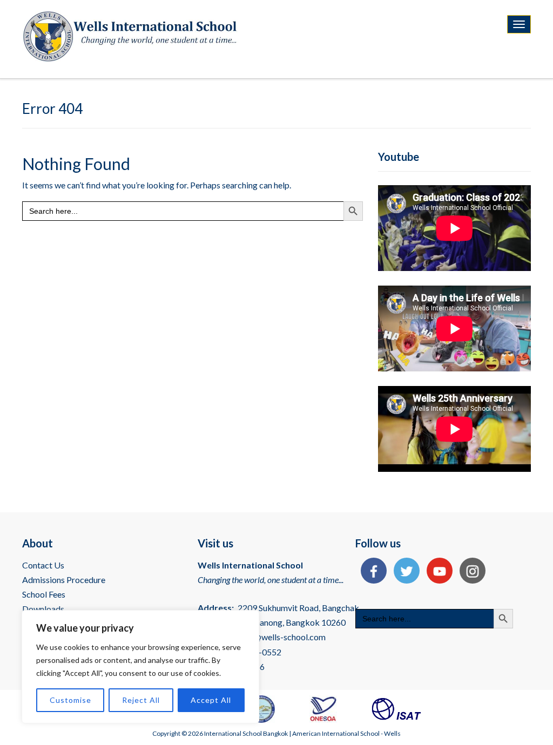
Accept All (211, 700)
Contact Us (43, 565)
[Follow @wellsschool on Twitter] (404, 572)
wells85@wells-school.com (275, 637)
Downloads (43, 609)
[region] (140, 666)
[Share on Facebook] (371, 572)
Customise (70, 700)
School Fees (43, 594)
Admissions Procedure (63, 579)
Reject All (141, 700)
